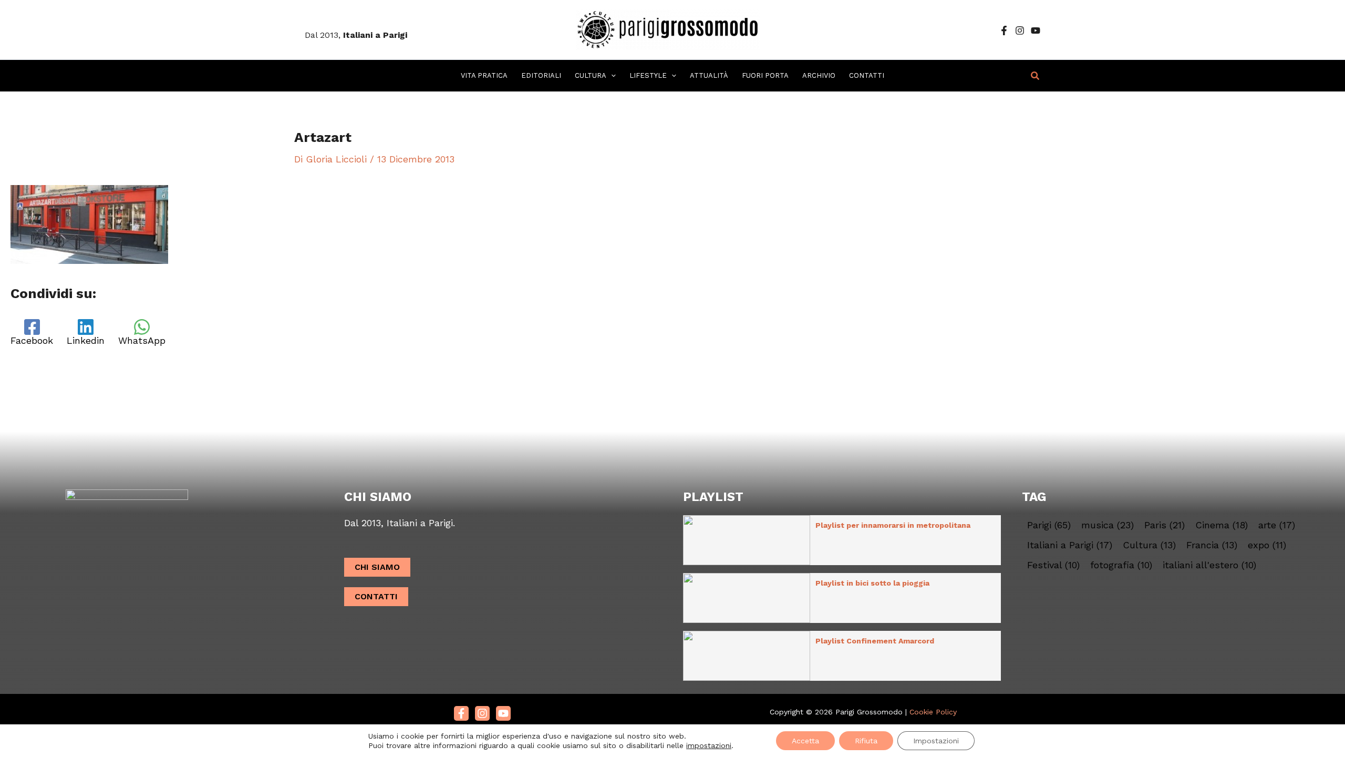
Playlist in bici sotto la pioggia (872, 583)
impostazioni (708, 745)
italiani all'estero (1209, 565)
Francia (1211, 545)
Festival (1053, 565)
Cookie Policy (933, 712)
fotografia (1121, 565)
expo (1267, 545)
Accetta (805, 740)
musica (1107, 525)
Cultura (1149, 545)
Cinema (1221, 525)
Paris (1164, 525)
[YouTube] (1035, 30)
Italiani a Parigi (1069, 545)
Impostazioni (936, 740)
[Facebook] (1004, 30)
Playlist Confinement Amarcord (874, 641)
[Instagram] (1020, 30)
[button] (611, 75)
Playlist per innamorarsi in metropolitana (892, 525)
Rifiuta (866, 740)
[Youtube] (503, 713)
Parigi (1049, 525)
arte (1276, 525)
